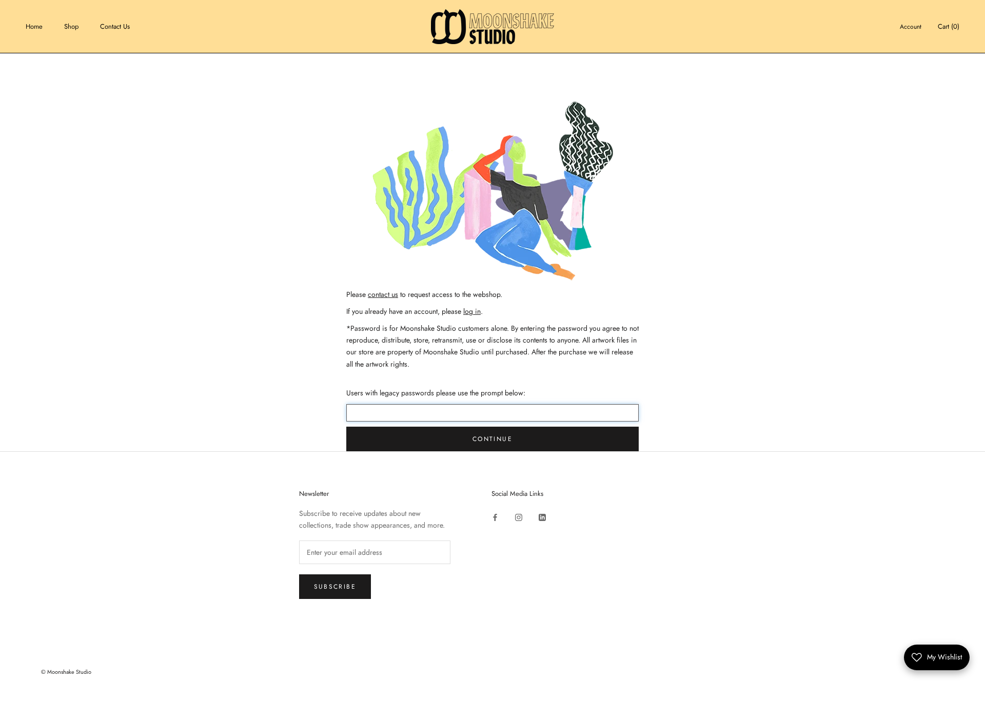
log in (472, 311)
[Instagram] (518, 517)
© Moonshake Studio (66, 672)
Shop (71, 26)
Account (910, 26)
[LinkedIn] (542, 517)
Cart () (948, 26)
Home (34, 26)
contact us (383, 294)
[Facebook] (495, 517)
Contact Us (115, 26)
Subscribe (335, 586)
